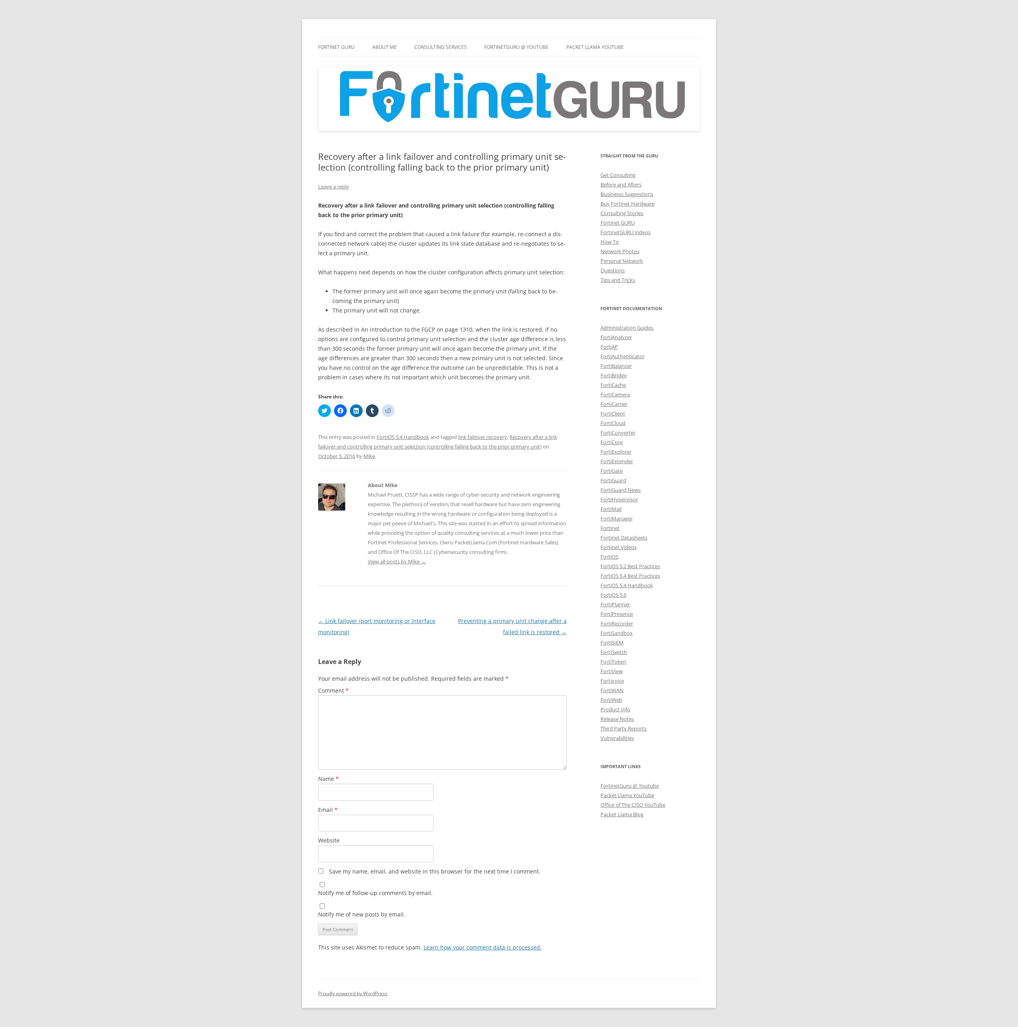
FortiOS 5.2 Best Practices (630, 566)
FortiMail (611, 509)
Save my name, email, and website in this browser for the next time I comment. (434, 871)
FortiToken (613, 661)
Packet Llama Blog (621, 814)
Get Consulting (617, 175)
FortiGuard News (620, 489)
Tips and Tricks (617, 279)
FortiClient (612, 413)
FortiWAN (612, 690)
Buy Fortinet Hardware (627, 203)
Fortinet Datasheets (623, 537)
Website (329, 840)
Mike (369, 456)
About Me (384, 47)
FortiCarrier (614, 404)
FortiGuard (613, 480)
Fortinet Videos (618, 547)
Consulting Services (440, 47)
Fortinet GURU (336, 47)
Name (328, 778)
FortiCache (613, 384)
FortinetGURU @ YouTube (516, 47)
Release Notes (617, 718)
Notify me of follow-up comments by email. (375, 893)
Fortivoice (612, 680)
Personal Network (621, 260)
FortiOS (609, 556)
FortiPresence (616, 613)
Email (328, 809)
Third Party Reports (623, 728)
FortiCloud (613, 423)
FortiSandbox (616, 633)
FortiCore (611, 442)
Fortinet (610, 528)
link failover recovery (482, 437)
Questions (612, 270)
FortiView (611, 671)
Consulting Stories (621, 213)
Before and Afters (620, 184)
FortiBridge (613, 375)
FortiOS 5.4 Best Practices (630, 575)
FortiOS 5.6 (613, 594)
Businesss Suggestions (626, 194)
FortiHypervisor (619, 499)
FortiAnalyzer (616, 337)
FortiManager (616, 518)
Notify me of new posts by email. (361, 914)
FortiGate (611, 470)
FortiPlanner (615, 604)
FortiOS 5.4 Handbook (403, 437)
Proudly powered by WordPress (352, 993)
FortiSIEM (612, 642)
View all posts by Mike (397, 561)
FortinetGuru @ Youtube (629, 785)
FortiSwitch (613, 652)
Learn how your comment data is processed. (483, 947)
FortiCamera (615, 394)
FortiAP (609, 346)
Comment (333, 690)
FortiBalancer (616, 365)
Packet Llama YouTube (595, 47)
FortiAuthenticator (622, 356)
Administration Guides (626, 327)
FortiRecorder (616, 623)
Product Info (615, 709)
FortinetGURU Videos (625, 232)
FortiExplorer (615, 451)
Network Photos (619, 251)
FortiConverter (617, 432)
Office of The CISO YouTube (632, 804)
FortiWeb (611, 699)
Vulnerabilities (617, 738)
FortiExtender (616, 461)
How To (609, 241)
